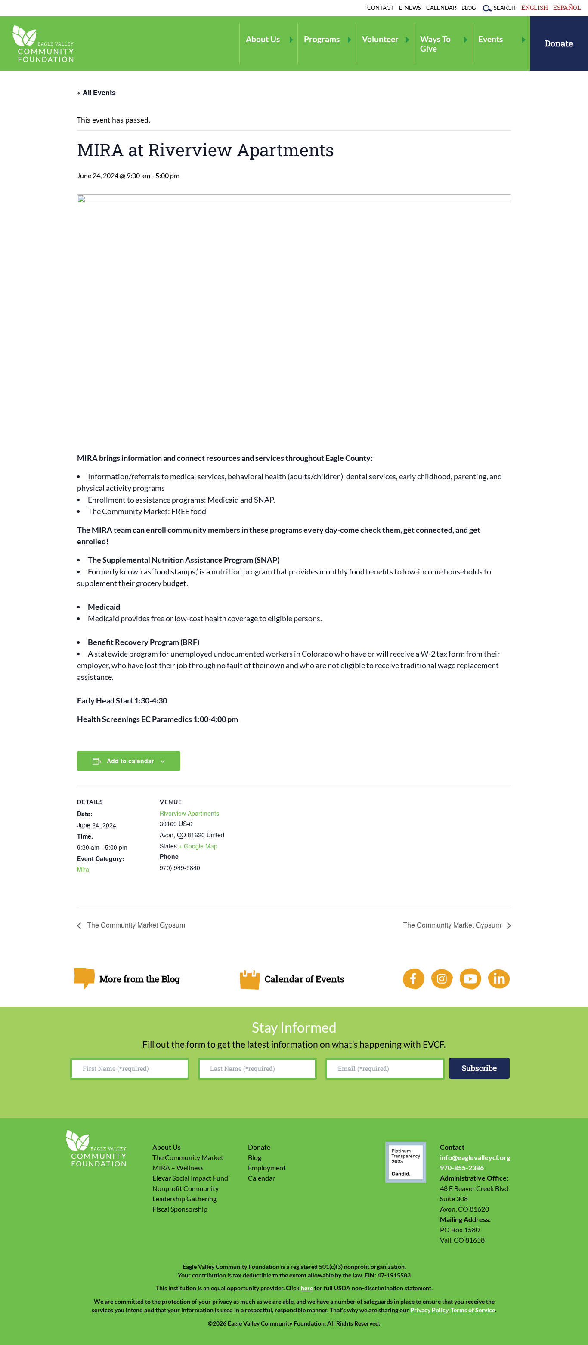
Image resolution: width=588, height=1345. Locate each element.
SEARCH (505, 7)
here (307, 1288)
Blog (468, 7)
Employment (267, 1167)
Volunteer (380, 39)
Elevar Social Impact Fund (190, 1178)
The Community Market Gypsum (135, 925)
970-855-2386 (462, 1167)
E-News (410, 7)
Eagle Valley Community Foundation (43, 43)
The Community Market (187, 1157)
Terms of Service (473, 1310)
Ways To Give (435, 43)
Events (490, 39)
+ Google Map (198, 846)
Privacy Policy (429, 1310)
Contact (380, 7)
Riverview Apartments (189, 813)
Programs (322, 39)
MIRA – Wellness (178, 1167)
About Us (263, 39)
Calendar (441, 7)
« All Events (96, 92)
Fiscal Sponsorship (179, 1209)
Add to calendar (130, 760)
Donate (559, 43)
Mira (83, 869)
